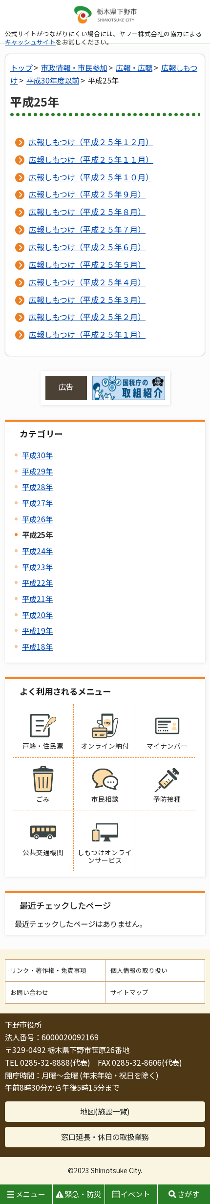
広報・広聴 (134, 67)
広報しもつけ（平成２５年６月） (87, 247)
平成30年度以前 (52, 80)
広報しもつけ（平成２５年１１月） (91, 159)
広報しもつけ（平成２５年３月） (87, 299)
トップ (21, 67)
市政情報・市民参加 (74, 67)
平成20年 (37, 614)
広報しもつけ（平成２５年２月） (87, 317)
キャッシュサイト (30, 41)
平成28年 (37, 486)
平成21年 (37, 598)
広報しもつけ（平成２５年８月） (87, 211)
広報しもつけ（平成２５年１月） (87, 334)
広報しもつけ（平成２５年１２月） (91, 142)
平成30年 (37, 455)
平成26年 (37, 519)
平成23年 (37, 566)
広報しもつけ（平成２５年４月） (87, 282)
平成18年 (37, 646)
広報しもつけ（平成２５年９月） (87, 194)
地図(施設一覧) (105, 1111)
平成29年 (37, 471)
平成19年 (37, 630)
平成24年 (37, 550)
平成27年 (37, 502)
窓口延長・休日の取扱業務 (105, 1136)
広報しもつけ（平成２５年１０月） (91, 177)
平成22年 (37, 582)
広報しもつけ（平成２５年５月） (87, 264)
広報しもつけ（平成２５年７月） (87, 229)
